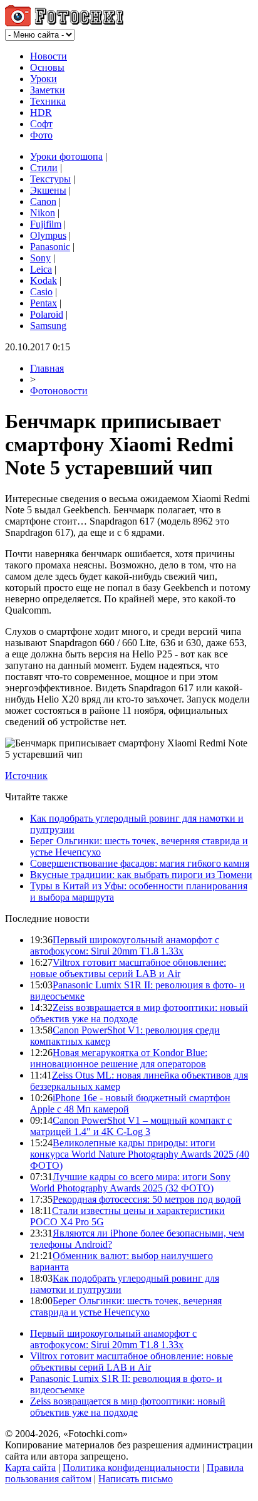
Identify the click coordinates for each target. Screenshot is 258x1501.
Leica (41, 269)
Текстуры (50, 179)
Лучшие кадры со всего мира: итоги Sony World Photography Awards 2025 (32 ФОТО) (130, 1182)
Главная (47, 368)
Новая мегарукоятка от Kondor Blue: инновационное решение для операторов (118, 1058)
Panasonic (50, 246)
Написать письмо (135, 1478)
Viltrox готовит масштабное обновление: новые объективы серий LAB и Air (128, 968)
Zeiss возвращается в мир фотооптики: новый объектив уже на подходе (127, 1407)
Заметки (47, 90)
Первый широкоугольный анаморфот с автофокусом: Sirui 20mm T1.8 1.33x (124, 945)
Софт (41, 123)
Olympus (48, 235)
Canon (43, 201)
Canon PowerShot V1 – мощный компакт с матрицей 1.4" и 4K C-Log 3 (131, 1126)
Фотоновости (59, 390)
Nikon (42, 212)
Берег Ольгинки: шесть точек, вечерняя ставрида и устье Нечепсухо (126, 1306)
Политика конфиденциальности (131, 1467)
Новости (48, 56)
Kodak (43, 280)
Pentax (43, 303)
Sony (40, 258)
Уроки (43, 78)
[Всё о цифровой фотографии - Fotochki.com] (64, 23)
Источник (26, 775)
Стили (44, 167)
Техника (48, 101)
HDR (41, 112)
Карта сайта (30, 1467)
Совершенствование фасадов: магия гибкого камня (139, 863)
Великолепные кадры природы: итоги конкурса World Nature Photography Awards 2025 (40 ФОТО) (139, 1154)
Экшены (48, 190)
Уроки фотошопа (66, 156)
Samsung (48, 325)
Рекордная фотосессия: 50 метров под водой (147, 1199)
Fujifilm (45, 224)
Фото (41, 135)
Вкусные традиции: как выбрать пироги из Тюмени (141, 874)
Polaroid (46, 314)
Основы (47, 67)
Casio (41, 291)
